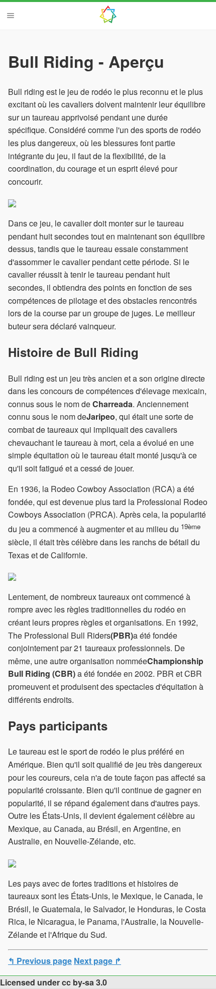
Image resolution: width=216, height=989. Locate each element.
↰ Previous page (40, 960)
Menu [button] (11, 16)
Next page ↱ (97, 960)
